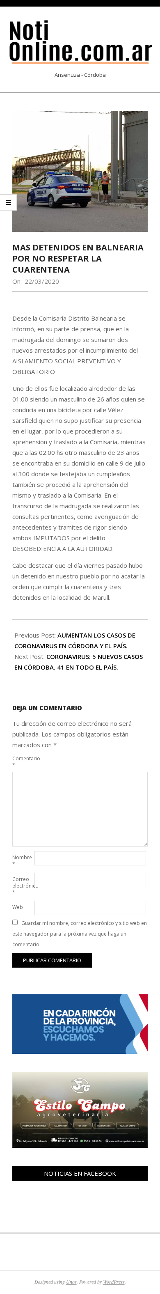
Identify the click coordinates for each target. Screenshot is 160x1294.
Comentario (22, 762)
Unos (71, 1281)
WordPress (114, 1281)
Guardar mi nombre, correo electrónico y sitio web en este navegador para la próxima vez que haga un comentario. (79, 934)
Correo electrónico (22, 886)
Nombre (22, 860)
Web (17, 907)
